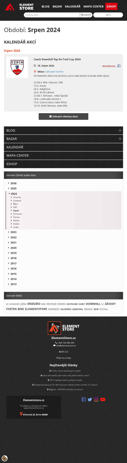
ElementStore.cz (63, 338)
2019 (14, 253)
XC (102, 304)
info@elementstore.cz (66, 345)
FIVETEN (11, 309)
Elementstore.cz (33, 400)
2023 (14, 232)
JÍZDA (23, 304)
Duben (16, 223)
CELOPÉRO (65, 309)
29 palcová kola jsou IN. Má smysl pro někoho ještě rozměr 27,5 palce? (66, 384)
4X (7, 304)
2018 (14, 258)
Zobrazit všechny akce (65, 116)
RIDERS (62, 304)
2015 (14, 273)
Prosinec (17, 197)
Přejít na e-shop (63, 357)
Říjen (15, 203)
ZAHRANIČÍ (14, 304)
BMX (43, 304)
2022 (14, 237)
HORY (82, 304)
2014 (14, 279)
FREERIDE (88, 309)
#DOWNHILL (109, 66)
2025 (14, 188)
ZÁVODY (110, 304)
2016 (14, 268)
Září (15, 207)
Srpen (16, 210)
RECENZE (52, 304)
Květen (16, 220)
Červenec (17, 213)
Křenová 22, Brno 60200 (35, 414)
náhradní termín (54, 71)
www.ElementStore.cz (34, 407)
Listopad (17, 200)
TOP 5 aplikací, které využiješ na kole (65, 380)
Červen (16, 217)
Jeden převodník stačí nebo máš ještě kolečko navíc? (65, 375)
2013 (14, 284)
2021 (14, 242)
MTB (96, 309)
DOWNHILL (93, 304)
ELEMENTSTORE (36, 309)
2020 (14, 247)
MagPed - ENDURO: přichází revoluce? (66, 389)
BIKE (21, 309)
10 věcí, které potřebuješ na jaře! (66, 370)
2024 (14, 193)
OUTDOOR (72, 304)
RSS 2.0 (64, 351)
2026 (14, 183)
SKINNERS (53, 309)
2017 (14, 263)
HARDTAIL (77, 309)
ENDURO (33, 304)
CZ (107, 14)
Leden (16, 227)
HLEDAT (87, 14)
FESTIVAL (104, 309)
